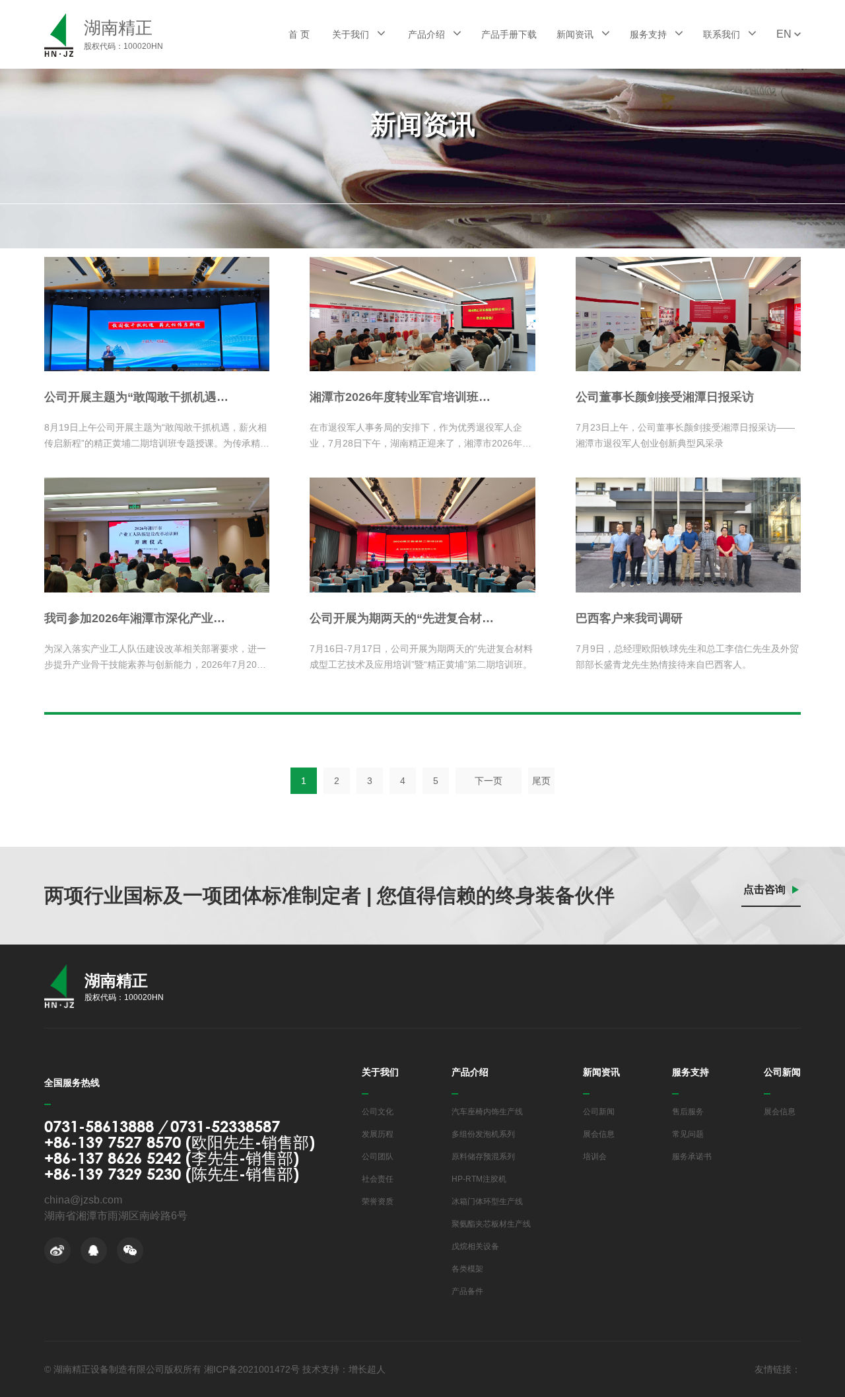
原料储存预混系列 (483, 1156)
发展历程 (377, 1134)
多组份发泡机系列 (483, 1134)
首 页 (299, 34)
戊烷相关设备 (475, 1246)
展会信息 (599, 1134)
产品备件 (467, 1291)
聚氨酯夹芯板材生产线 (491, 1224)
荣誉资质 (377, 1201)
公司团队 (377, 1156)
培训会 (595, 1156)
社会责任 (377, 1179)
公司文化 (377, 1111)
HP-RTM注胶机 (479, 1179)
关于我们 (352, 34)
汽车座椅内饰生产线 (487, 1111)
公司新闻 (599, 1111)
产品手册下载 (509, 34)
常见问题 (688, 1134)
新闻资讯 (576, 34)
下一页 (488, 780)
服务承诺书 (692, 1156)
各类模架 (467, 1268)
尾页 (541, 780)
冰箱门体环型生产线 (487, 1201)
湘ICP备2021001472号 (252, 1369)
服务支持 (649, 34)
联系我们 (723, 34)
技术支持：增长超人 (344, 1369)
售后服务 (688, 1111)
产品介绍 (428, 34)
